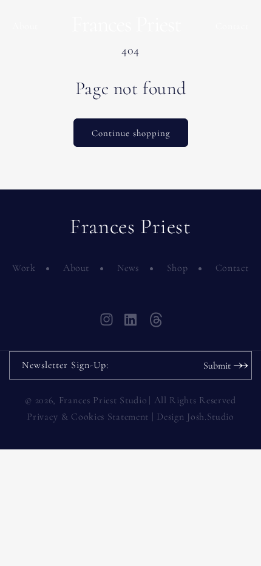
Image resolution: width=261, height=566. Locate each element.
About (25, 26)
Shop (177, 268)
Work (23, 268)
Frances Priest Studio (103, 400)
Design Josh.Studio (195, 417)
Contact (232, 26)
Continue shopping (131, 133)
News (128, 268)
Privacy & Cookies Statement (88, 417)
